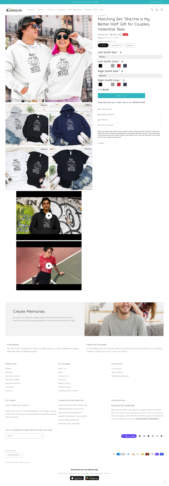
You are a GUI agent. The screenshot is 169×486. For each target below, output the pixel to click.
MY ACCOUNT (116, 369)
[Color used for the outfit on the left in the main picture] (122, 61)
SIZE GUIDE (9, 387)
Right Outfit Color (117, 80)
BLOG (60, 372)
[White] (106, 66)
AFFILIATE (62, 380)
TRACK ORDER (116, 372)
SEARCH (8, 369)
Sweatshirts (116, 45)
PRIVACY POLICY (64, 383)
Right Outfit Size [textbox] (116, 71)
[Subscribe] (41, 435)
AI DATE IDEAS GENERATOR (68, 420)
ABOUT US (62, 369)
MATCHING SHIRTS (12, 376)
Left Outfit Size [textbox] (116, 52)
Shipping (100, 37)
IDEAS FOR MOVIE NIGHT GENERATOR (72, 405)
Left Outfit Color (117, 61)
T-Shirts (103, 45)
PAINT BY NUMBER (12, 380)
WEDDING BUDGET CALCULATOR (70, 409)
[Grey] (112, 66)
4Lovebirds (13, 462)
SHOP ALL (9, 391)
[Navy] (125, 66)
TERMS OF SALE (64, 387)
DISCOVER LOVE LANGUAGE (69, 424)
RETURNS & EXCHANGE (120, 376)
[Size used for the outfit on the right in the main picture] (122, 71)
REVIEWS (8, 372)
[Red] (119, 66)
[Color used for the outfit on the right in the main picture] (124, 80)
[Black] (100, 66)
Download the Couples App (123, 405)
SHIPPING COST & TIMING (68, 391)
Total (103, 90)
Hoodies (129, 45)
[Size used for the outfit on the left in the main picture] (120, 52)
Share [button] (102, 143)
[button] (31, 9)
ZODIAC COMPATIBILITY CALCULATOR (72, 416)
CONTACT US (63, 376)
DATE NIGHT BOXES (12, 383)
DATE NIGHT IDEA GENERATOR (70, 413)
